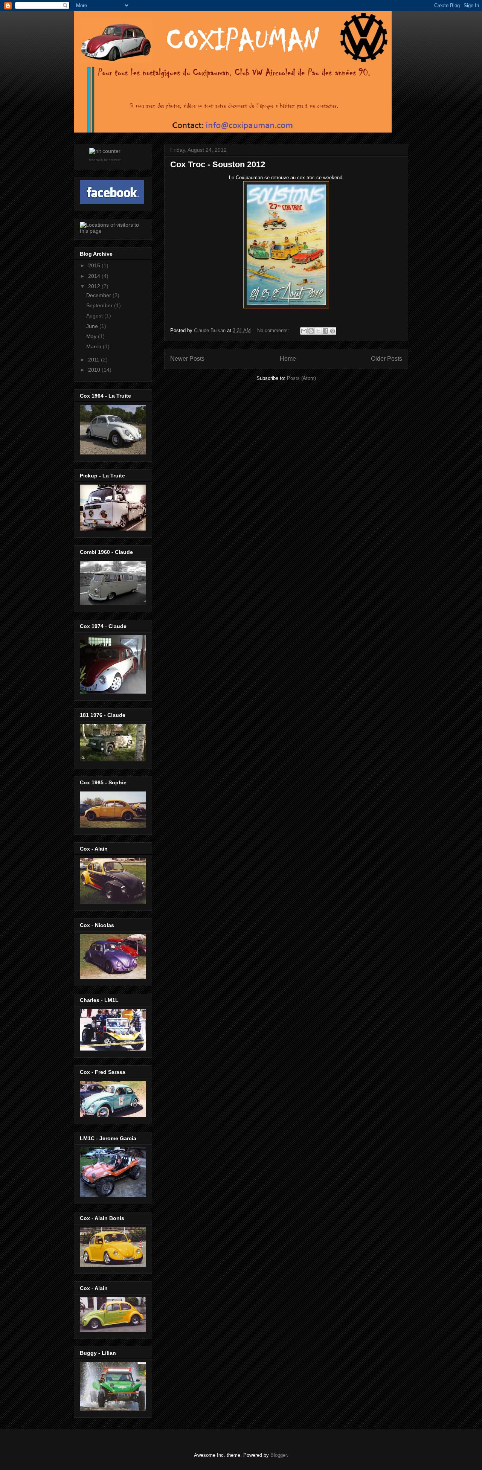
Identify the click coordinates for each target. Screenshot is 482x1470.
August (95, 316)
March (94, 346)
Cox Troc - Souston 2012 (217, 164)
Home (288, 358)
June (92, 326)
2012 (95, 286)
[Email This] (304, 331)
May (92, 336)
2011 (94, 360)
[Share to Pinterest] (332, 331)
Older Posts (386, 358)
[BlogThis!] (311, 331)
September (100, 305)
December (99, 295)
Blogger (278, 1455)
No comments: (274, 330)
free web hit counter (104, 160)
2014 (95, 276)
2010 (95, 370)
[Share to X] (318, 331)
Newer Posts (187, 358)
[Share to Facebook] (325, 331)
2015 (95, 265)
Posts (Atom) (301, 378)
